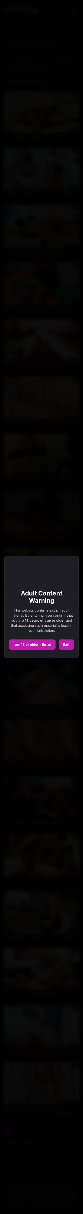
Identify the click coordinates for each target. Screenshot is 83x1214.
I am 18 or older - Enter (32, 644)
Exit (66, 644)
